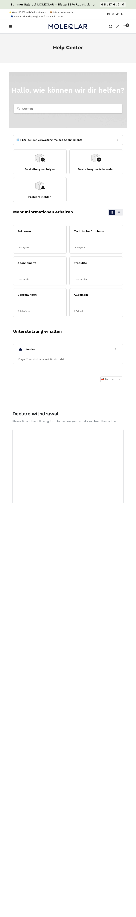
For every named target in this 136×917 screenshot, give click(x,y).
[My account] (117, 26)
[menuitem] (28, 12)
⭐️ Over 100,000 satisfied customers (27, 12)
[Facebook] (108, 14)
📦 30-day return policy (62, 12)
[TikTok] (117, 14)
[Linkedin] (122, 14)
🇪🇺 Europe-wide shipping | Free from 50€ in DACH (37, 16)
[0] (124, 26)
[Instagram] (113, 14)
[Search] (110, 26)
